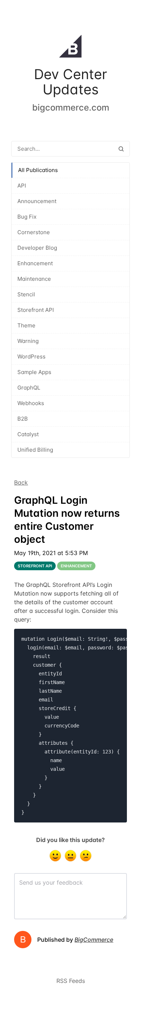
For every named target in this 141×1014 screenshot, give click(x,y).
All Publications (38, 170)
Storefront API (35, 309)
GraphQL (28, 387)
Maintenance (34, 278)
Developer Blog (37, 247)
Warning (28, 341)
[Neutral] (70, 856)
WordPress (31, 356)
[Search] (121, 148)
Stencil (26, 294)
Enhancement (35, 263)
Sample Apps (34, 372)
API (21, 185)
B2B (22, 418)
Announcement (36, 201)
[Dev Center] (70, 48)
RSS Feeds (70, 980)
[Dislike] (85, 856)
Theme (26, 325)
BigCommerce (93, 939)
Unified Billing (35, 449)
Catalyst (28, 434)
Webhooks (30, 403)
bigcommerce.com (70, 107)
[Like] (55, 856)
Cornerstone (33, 232)
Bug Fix (27, 216)
